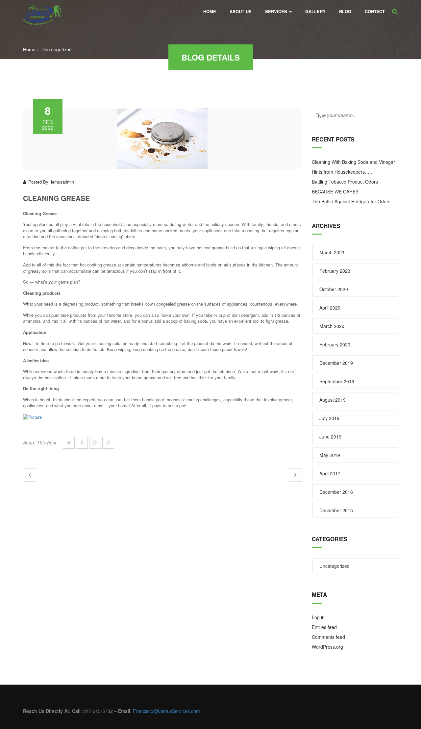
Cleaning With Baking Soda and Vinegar (353, 162)
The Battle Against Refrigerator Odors (351, 201)
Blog (345, 11)
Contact (375, 11)
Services (276, 11)
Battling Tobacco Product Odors (345, 181)
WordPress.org (327, 646)
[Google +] (95, 443)
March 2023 (331, 252)
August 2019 (332, 399)
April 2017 (329, 473)
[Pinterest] (108, 443)
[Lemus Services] (42, 8)
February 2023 (334, 270)
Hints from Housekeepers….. (342, 171)
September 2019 (336, 381)
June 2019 (330, 436)
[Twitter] (69, 443)
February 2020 (334, 344)
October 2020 (333, 289)
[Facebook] (82, 443)
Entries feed (324, 627)
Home (209, 11)
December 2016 (336, 492)
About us (241, 11)
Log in (318, 617)
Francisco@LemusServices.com (166, 711)
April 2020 (329, 307)
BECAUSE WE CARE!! (335, 191)
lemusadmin (62, 182)
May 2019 (329, 455)
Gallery (315, 11)
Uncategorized (56, 49)
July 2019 (329, 418)
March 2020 (331, 326)
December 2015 (336, 510)
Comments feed (328, 637)
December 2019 (336, 363)
